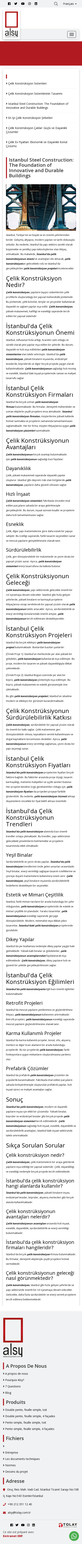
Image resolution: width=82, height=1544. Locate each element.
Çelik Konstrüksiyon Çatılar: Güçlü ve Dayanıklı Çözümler (36, 130)
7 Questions (12, 1386)
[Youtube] (22, 3)
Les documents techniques (22, 1459)
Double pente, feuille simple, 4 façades (29, 1416)
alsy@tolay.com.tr (19, 1512)
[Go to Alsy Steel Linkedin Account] (36, 3)
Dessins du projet (16, 1471)
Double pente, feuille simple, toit (25, 1410)
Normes (10, 1465)
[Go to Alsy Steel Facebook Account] (9, 3)
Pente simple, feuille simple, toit (25, 1422)
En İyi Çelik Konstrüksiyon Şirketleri (30, 118)
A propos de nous (16, 1373)
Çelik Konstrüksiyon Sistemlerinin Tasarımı (34, 93)
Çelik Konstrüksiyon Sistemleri (27, 83)
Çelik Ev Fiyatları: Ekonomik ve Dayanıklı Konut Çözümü (36, 144)
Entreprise (11, 1452)
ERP (20, 1536)
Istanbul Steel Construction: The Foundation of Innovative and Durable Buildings (37, 106)
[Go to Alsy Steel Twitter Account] (15, 3)
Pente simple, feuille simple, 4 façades (29, 1429)
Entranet (10, 1536)
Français (69, 4)
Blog (7, 1393)
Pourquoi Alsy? (14, 1380)
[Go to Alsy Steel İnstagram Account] (29, 3)
